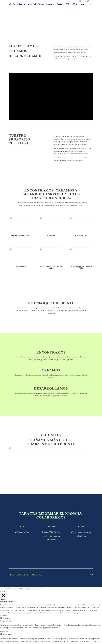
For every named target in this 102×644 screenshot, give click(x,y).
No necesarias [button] (4, 632)
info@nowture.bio (21, 532)
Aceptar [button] (2, 591)
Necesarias (6, 618)
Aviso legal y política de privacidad (19, 575)
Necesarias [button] (3, 615)
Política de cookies (36, 575)
